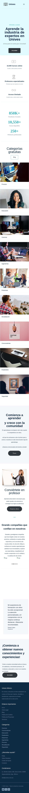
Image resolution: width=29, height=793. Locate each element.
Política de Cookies (7, 714)
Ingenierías (5, 740)
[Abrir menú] (23, 4)
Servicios (4, 719)
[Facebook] (3, 789)
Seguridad (5, 747)
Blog (3, 712)
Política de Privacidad (8, 717)
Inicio (3, 707)
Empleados (5, 735)
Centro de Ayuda (6, 760)
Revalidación (6, 744)
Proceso (4, 742)
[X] (6, 789)
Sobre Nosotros (6, 758)
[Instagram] (9, 789)
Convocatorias (6, 730)
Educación (5, 733)
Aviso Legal (5, 710)
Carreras (4, 728)
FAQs (3, 756)
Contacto (4, 763)
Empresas (5, 737)
